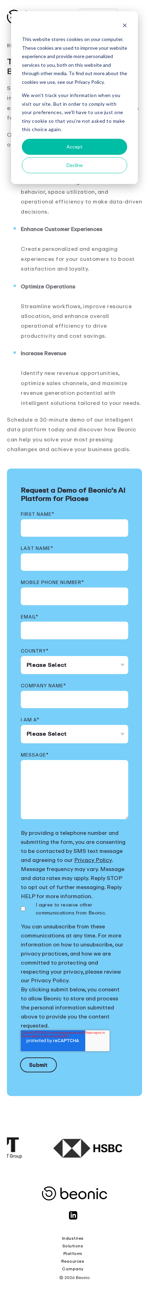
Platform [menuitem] (72, 1254)
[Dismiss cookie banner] (124, 26)
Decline (75, 165)
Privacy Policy (93, 860)
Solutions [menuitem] (73, 1246)
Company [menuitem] (73, 1269)
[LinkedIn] (74, 1218)
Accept (74, 147)
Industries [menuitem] (73, 1238)
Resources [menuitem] (73, 1261)
